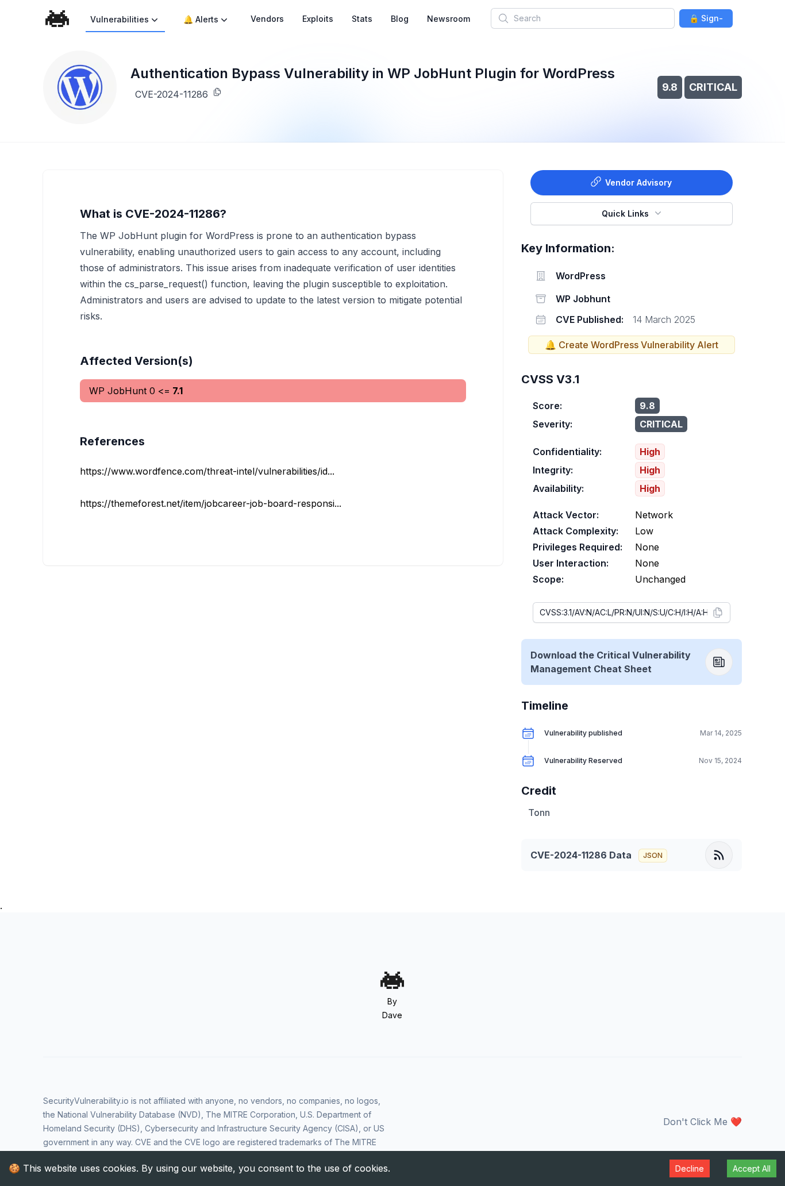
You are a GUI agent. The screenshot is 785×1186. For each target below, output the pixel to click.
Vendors (267, 19)
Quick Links (625, 213)
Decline (689, 1168)
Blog (400, 19)
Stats (362, 19)
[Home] (57, 19)
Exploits (317, 19)
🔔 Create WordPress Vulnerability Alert (631, 345)
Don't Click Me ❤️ (702, 1121)
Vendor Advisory (638, 182)
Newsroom (448, 19)
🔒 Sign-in (706, 20)
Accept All (752, 1168)
